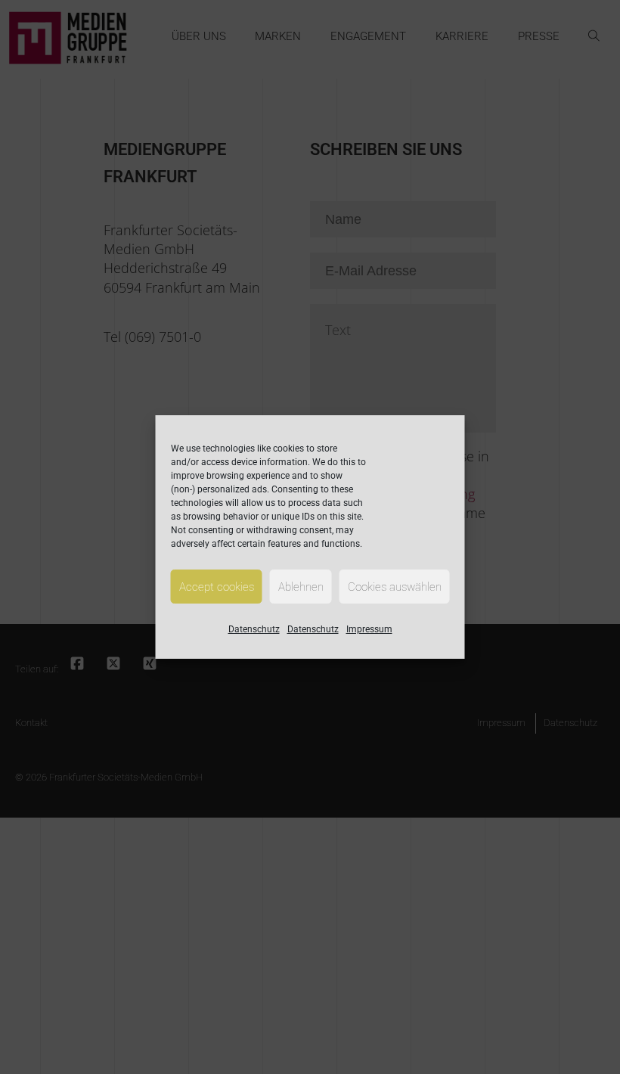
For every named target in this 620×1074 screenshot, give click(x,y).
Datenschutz (254, 629)
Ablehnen (301, 587)
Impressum (369, 629)
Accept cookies (216, 587)
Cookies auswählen (395, 587)
